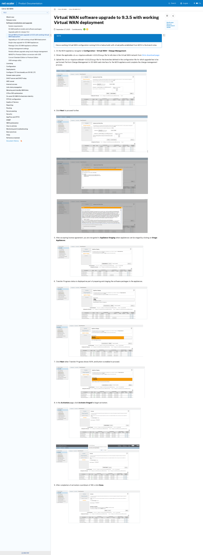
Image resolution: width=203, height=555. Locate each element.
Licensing (9, 63)
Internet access (11, 84)
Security (9, 114)
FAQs (8, 135)
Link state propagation (14, 87)
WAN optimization (12, 123)
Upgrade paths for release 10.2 (18, 32)
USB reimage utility (14, 60)
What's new (10, 17)
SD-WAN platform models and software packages (25, 29)
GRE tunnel (10, 81)
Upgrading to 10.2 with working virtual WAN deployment (27, 39)
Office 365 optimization (14, 93)
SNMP (8, 120)
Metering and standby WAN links (17, 90)
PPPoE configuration (13, 99)
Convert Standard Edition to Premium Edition (23, 57)
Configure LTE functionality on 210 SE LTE (21, 72)
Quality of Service (12, 102)
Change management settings (18, 48)
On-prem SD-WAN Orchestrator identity (19, 96)
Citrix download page (150, 55)
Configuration (11, 66)
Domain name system (13, 75)
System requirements (15, 26)
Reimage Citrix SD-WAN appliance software (23, 45)
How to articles (11, 126)
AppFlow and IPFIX (13, 117)
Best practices (11, 132)
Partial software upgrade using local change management (28, 51)
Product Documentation (30, 3)
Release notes (11, 20)
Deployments (10, 69)
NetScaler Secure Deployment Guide (171, 25)
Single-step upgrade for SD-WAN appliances (23, 42)
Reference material (13, 138)
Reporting (9, 105)
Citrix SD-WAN (62, 9)
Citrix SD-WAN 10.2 (74, 9)
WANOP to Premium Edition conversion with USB (24, 54)
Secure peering (11, 111)
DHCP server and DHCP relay (16, 78)
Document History (12, 141)
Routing (9, 108)
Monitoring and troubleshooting (17, 129)
